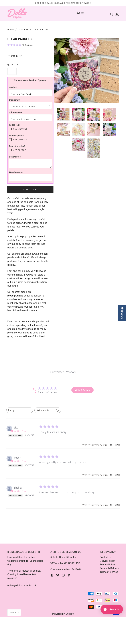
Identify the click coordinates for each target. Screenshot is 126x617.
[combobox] (19, 410)
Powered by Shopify (63, 613)
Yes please (19, 150)
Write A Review (82, 390)
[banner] (17, 13)
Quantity (12, 64)
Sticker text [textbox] (14, 100)
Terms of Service (109, 571)
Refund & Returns (109, 568)
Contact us (105, 557)
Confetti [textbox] (13, 87)
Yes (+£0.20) (20, 139)
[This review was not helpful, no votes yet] (116, 445)
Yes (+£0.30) (20, 129)
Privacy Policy (107, 564)
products (23, 29)
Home (10, 29)
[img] (111, 13)
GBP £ (13, 612)
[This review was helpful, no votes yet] (111, 445)
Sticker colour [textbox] (16, 112)
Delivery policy (107, 560)
